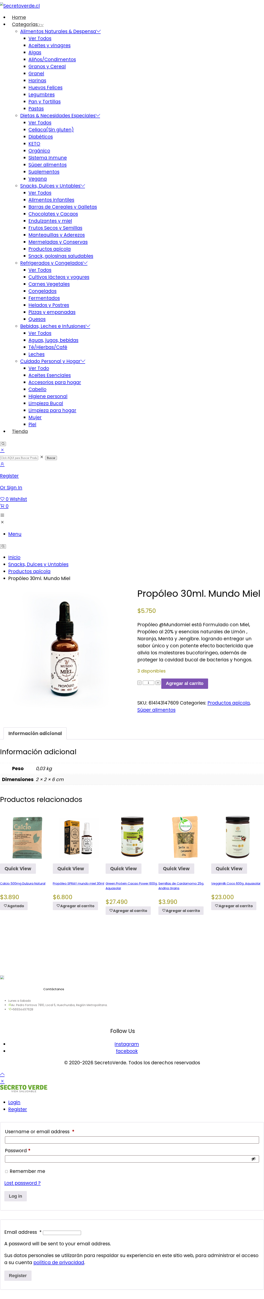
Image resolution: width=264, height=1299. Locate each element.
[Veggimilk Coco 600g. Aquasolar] (237, 837)
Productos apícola (228, 703)
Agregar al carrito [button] (77, 905)
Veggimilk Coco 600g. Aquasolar (235, 883)
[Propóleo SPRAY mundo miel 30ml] (79, 837)
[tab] (35, 733)
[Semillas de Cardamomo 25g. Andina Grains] (184, 837)
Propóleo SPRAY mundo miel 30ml (78, 883)
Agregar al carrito (184, 683)
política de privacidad (58, 1262)
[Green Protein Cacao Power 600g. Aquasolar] (132, 837)
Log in (15, 1196)
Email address (23, 1232)
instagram (127, 1044)
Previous (10, 896)
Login (14, 1102)
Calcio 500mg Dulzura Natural (22, 883)
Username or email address (39, 1131)
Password (18, 1150)
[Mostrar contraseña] (253, 1159)
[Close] (2, 450)
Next (254, 896)
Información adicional (35, 733)
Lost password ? (22, 1183)
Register (17, 1109)
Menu (14, 534)
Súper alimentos (156, 710)
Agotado (15, 905)
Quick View (18, 868)
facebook (127, 1051)
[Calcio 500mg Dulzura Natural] (26, 837)
